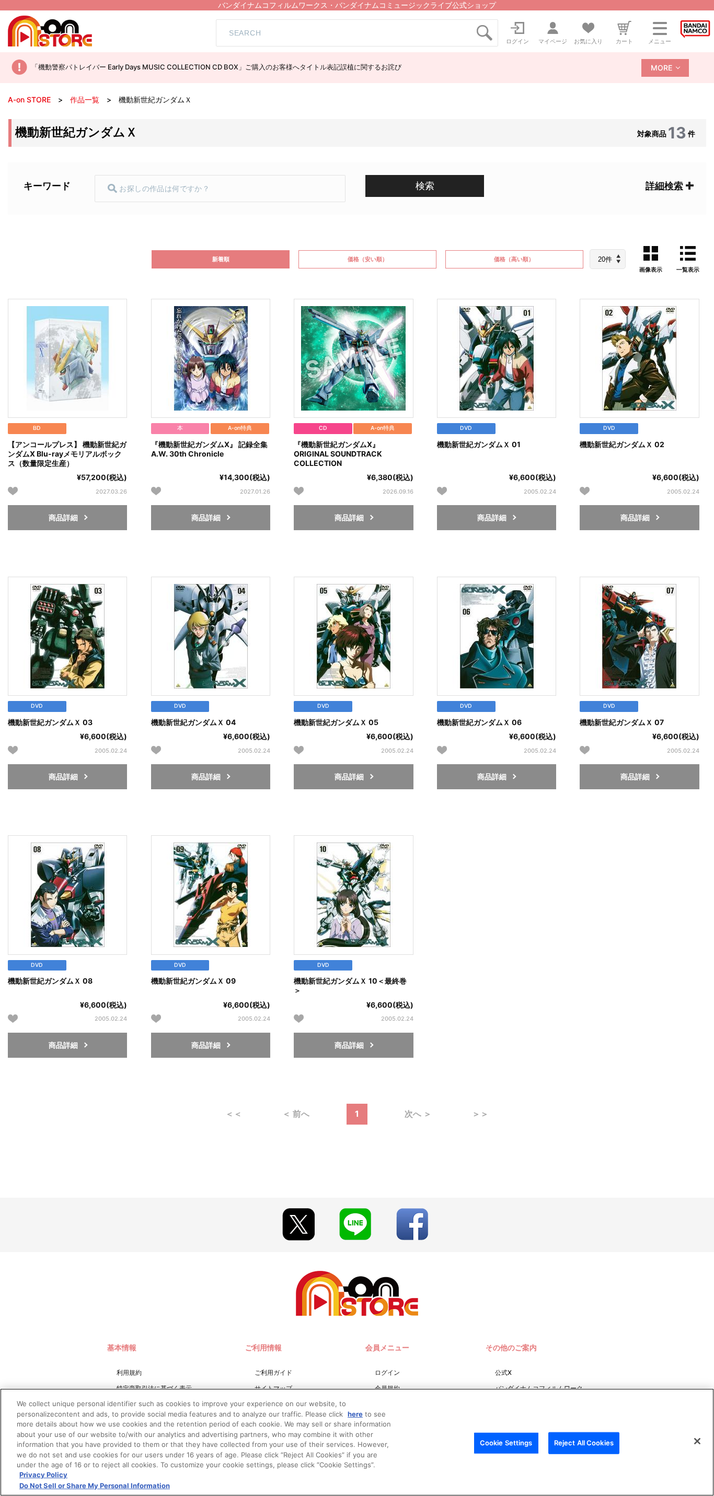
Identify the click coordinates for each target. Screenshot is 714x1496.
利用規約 (129, 1372)
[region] (357, 1442)
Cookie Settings (506, 1443)
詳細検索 (664, 185)
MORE (661, 67)
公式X (503, 1372)
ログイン (387, 1372)
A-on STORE (29, 99)
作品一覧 (84, 99)
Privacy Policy (43, 1475)
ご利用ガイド (273, 1372)
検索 (425, 185)
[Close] (697, 1441)
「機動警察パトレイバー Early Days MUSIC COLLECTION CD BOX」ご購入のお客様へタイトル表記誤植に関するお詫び (216, 67)
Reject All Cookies (584, 1443)
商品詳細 (63, 517)
